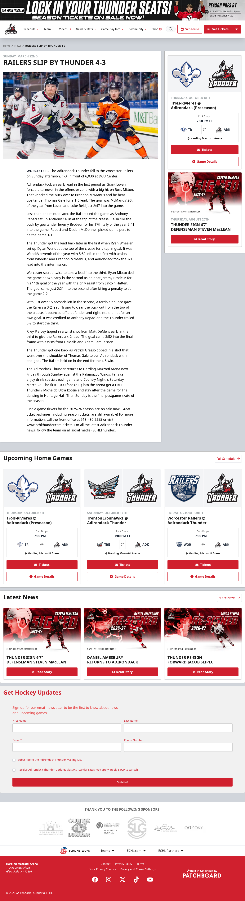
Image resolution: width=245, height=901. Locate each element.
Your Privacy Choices (103, 869)
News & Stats (84, 29)
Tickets (207, 150)
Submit (122, 782)
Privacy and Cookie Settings (138, 869)
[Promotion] (122, 10)
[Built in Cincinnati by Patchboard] (202, 873)
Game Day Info (110, 29)
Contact (105, 864)
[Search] (171, 29)
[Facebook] (95, 879)
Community (136, 29)
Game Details (207, 161)
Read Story (206, 239)
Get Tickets (220, 29)
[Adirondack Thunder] (11, 29)
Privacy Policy (123, 864)
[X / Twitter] (122, 879)
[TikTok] (136, 879)
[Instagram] (108, 879)
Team (47, 29)
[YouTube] (150, 879)
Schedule (29, 29)
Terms (141, 864)
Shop (155, 29)
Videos (63, 29)
